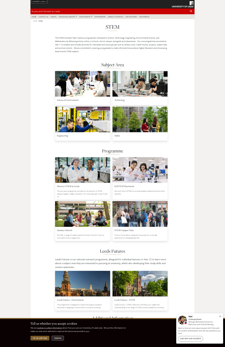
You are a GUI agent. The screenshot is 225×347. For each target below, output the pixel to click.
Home (34, 16)
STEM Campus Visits (124, 230)
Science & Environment (68, 99)
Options (57, 338)
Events (53, 16)
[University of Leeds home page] (182, 4)
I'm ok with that (40, 338)
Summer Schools (64, 230)
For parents (144, 16)
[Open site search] (191, 11)
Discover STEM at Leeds (68, 186)
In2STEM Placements (124, 186)
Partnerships (100, 16)
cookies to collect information (49, 327)
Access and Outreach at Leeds (46, 11)
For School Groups (67, 16)
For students (84, 16)
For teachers (131, 16)
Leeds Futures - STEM (124, 299)
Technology (119, 99)
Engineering (62, 135)
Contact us (43, 16)
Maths (117, 135)
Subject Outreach (115, 16)
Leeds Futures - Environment (70, 299)
